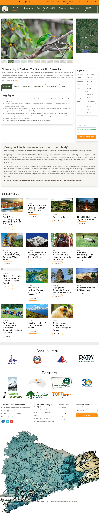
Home (80, 2)
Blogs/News (64, 420)
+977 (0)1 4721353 (9, 411)
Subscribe (86, 415)
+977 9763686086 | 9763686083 (12, 414)
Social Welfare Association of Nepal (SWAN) (37, 155)
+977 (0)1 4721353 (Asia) (52, 2)
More (16, 80)
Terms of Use (64, 411)
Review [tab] (5, 89)
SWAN (31, 150)
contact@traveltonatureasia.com (30, 2)
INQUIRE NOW (87, 9)
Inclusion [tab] (26, 86)
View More (8, 228)
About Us (86, 2)
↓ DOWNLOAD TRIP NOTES (86, 137)
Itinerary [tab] (16, 86)
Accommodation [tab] (52, 86)
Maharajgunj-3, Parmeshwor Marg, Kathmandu (17, 407)
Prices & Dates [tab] (38, 86)
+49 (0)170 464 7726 (42, 418)
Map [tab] (63, 86)
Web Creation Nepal (72, 501)
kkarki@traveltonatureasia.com (45, 421)
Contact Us (94, 2)
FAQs (62, 417)
